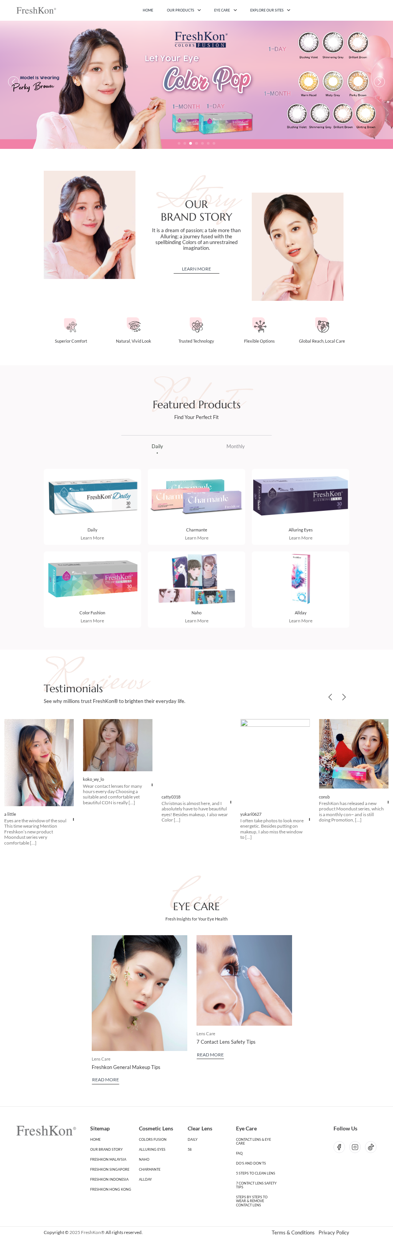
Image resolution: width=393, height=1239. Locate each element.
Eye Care (222, 10)
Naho (196, 612)
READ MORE (105, 1079)
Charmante (196, 529)
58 (190, 1150)
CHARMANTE (149, 1169)
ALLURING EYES (152, 1150)
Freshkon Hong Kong (110, 1189)
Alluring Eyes (301, 529)
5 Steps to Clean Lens (255, 1173)
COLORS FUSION (153, 1140)
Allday (301, 612)
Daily (92, 529)
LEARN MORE (196, 269)
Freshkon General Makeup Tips (126, 1067)
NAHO (144, 1159)
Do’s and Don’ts (251, 1163)
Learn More (92, 538)
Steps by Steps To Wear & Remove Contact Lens (252, 1201)
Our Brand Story (106, 1150)
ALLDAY (145, 1179)
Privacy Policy (334, 1233)
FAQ (239, 1153)
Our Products (180, 10)
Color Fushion (92, 612)
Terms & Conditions (293, 1233)
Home (148, 10)
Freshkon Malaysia (108, 1159)
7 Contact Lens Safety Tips (226, 1042)
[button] (179, 143)
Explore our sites (267, 10)
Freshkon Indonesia (109, 1179)
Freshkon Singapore (109, 1169)
